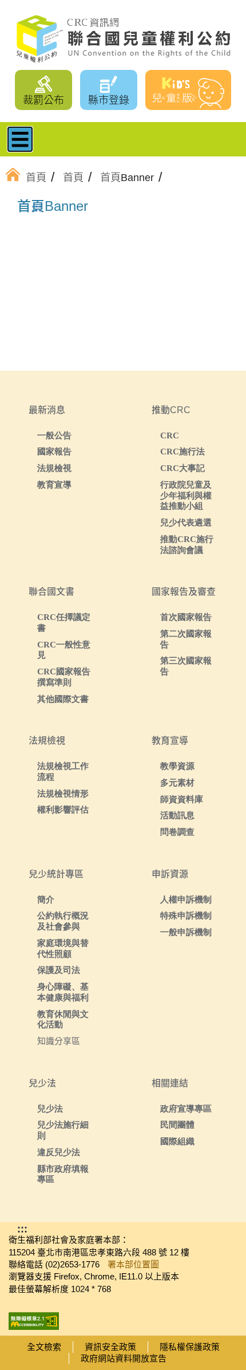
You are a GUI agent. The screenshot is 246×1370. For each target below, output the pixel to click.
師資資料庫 (181, 799)
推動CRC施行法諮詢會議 (186, 544)
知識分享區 (58, 1041)
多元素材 (177, 782)
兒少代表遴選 (186, 522)
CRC (169, 435)
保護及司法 (58, 969)
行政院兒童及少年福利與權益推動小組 (186, 495)
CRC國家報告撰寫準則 (63, 676)
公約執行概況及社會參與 (63, 921)
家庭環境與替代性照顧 (63, 948)
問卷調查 (177, 831)
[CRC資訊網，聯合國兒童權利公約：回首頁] (123, 39)
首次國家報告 (186, 617)
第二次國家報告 (186, 639)
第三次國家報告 (186, 666)
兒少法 (50, 1108)
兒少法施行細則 (63, 1130)
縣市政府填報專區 (63, 1174)
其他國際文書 (63, 698)
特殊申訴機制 (186, 915)
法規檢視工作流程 (63, 771)
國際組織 (177, 1141)
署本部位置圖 (133, 1264)
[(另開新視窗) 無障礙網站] (34, 1317)
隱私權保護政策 (190, 1347)
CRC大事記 (182, 468)
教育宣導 (54, 484)
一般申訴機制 (186, 932)
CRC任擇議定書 (63, 622)
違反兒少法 (58, 1152)
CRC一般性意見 (63, 650)
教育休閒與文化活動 (63, 1019)
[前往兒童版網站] (188, 90)
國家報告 (54, 451)
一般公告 (54, 435)
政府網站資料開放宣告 (123, 1358)
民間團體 (177, 1124)
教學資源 (177, 765)
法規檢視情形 (63, 793)
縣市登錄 (108, 100)
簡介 (45, 899)
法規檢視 (54, 468)
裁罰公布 (43, 100)
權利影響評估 (63, 809)
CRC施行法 (182, 451)
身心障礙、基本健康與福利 (63, 992)
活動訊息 (177, 815)
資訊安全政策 (110, 1347)
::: (36, 208)
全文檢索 (44, 1347)
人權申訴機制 (186, 899)
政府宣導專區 (186, 1108)
